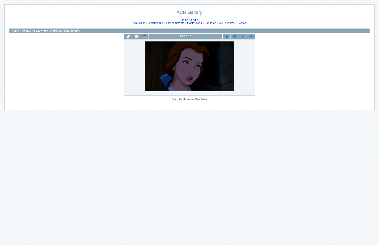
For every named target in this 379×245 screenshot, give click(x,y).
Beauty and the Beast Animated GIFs (57, 30)
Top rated (210, 23)
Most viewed (194, 23)
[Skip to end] (251, 36)
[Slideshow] (144, 36)
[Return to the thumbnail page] (128, 36)
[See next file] (243, 36)
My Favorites (226, 23)
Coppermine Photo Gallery (195, 99)
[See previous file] (235, 36)
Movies (26, 30)
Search (242, 23)
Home (184, 19)
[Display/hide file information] (136, 36)
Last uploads (155, 23)
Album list (139, 23)
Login (194, 19)
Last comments (175, 23)
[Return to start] (227, 36)
